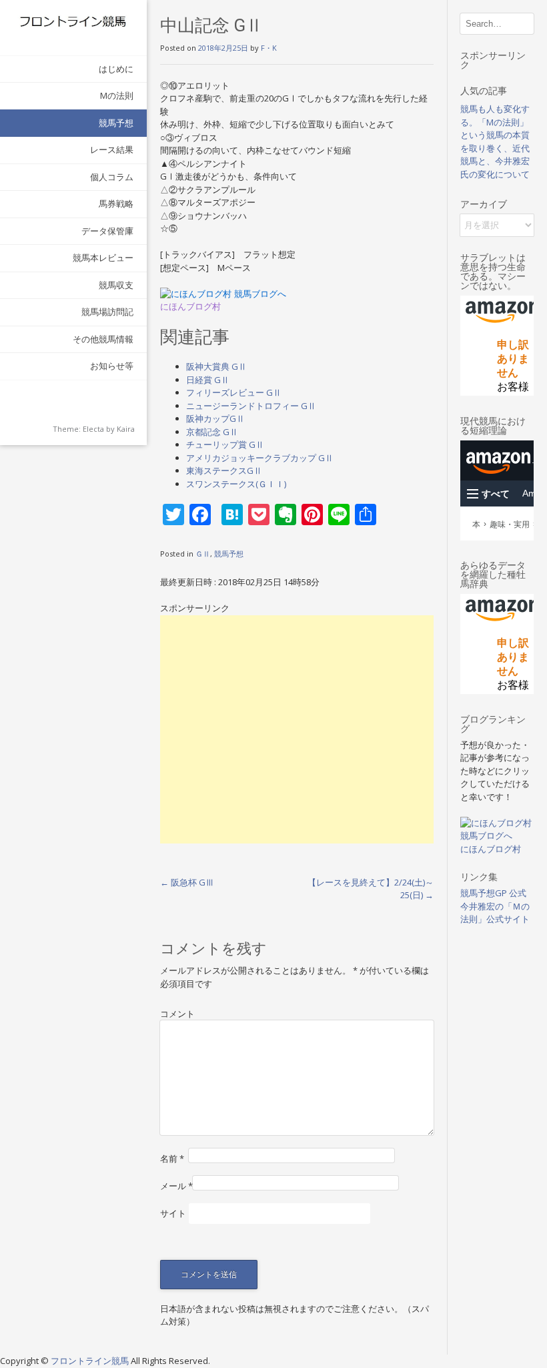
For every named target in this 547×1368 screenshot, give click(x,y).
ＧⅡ (202, 554)
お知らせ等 (111, 366)
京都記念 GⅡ (212, 432)
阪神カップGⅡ (215, 418)
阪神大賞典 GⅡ (216, 366)
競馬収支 (116, 285)
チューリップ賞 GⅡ (225, 444)
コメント (177, 1014)
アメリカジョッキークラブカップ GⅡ (260, 458)
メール (176, 1186)
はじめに (116, 69)
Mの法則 (116, 95)
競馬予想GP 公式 (493, 893)
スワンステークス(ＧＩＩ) (236, 484)
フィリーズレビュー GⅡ (234, 392)
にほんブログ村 (190, 307)
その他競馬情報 (103, 339)
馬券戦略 (116, 204)
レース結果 (111, 149)
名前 (172, 1158)
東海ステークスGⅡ (224, 470)
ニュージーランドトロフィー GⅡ (251, 406)
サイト (173, 1213)
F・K (269, 48)
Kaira (126, 429)
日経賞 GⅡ (207, 380)
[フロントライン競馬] (73, 21)
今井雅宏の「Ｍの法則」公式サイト (495, 913)
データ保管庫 (107, 231)
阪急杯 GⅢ (187, 882)
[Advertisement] (297, 729)
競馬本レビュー (103, 258)
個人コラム (111, 177)
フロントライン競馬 (91, 1361)
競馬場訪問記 (107, 312)
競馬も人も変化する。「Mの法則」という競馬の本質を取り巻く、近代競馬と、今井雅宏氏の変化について (495, 141)
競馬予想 (116, 123)
